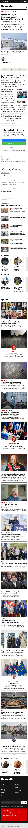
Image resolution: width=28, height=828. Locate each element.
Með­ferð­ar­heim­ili (13, 184)
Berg (10, 180)
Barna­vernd (16, 177)
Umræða (3, 790)
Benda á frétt (18, 792)
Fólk (2, 787)
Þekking (3, 792)
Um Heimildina (18, 790)
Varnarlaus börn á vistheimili (11, 11)
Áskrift (16, 787)
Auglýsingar (17, 794)
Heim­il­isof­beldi (4, 182)
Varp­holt (19, 184)
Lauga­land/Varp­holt (5, 184)
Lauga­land (23, 182)
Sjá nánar (16, 826)
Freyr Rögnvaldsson (6, 62)
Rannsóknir (3, 786)
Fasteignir (17, 784)
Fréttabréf (17, 789)
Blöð (16, 786)
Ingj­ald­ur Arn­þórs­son (12, 182)
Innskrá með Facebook (14, 140)
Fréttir (2, 11)
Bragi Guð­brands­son (16, 180)
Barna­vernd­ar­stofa (5, 180)
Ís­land (19, 182)
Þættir (2, 795)
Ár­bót (3, 177)
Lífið (2, 794)
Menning (3, 789)
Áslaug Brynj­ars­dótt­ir (9, 177)
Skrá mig (24, 802)
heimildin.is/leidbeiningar (19, 150)
